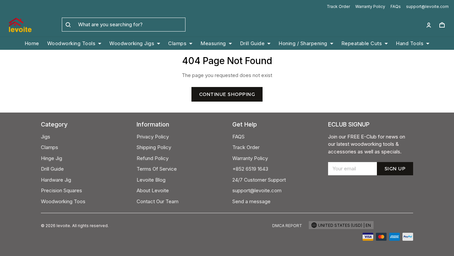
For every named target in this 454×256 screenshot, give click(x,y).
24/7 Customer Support (259, 180)
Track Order (338, 6)
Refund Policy (153, 158)
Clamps (177, 43)
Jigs (45, 136)
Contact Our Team (157, 201)
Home (32, 43)
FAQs (396, 6)
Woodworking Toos (63, 201)
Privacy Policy (153, 136)
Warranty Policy (370, 6)
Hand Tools (409, 43)
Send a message (251, 201)
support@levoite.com (427, 6)
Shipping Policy (154, 147)
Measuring (213, 43)
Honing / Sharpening (303, 43)
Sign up (395, 169)
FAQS (238, 136)
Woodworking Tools (71, 43)
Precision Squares (61, 190)
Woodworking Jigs (131, 43)
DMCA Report (287, 225)
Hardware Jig (56, 180)
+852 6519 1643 (250, 169)
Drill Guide (252, 43)
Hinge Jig (51, 158)
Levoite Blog (151, 180)
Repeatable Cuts (361, 43)
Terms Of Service (157, 169)
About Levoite (153, 190)
